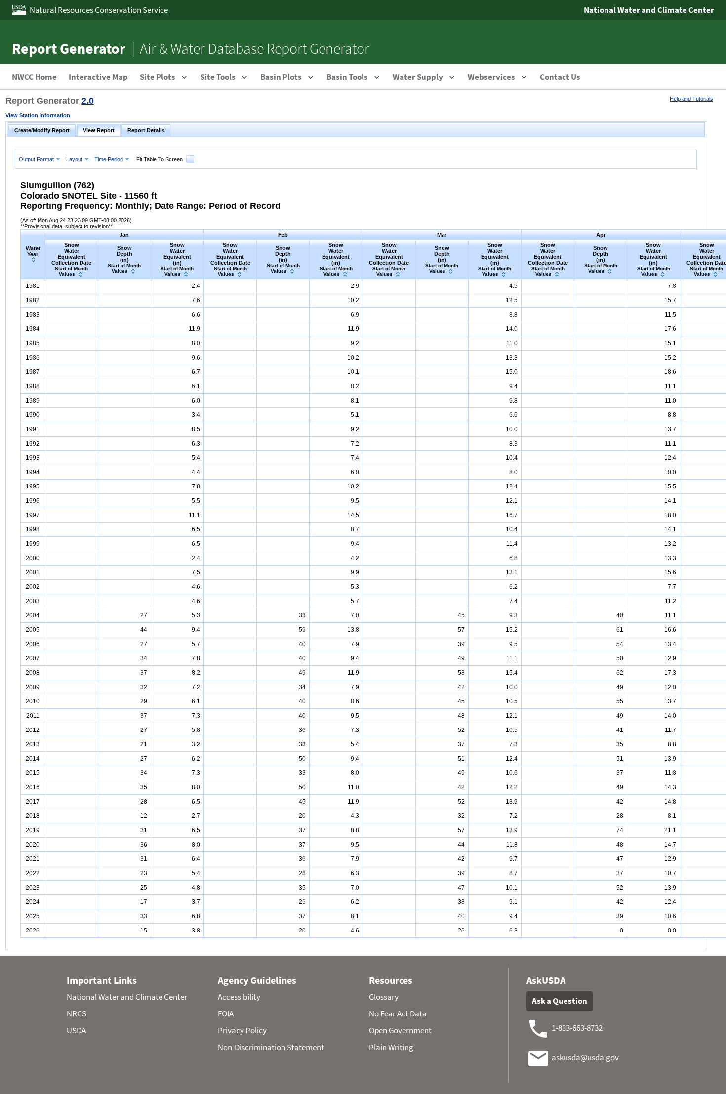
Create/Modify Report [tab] (42, 130)
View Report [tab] (99, 130)
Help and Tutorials (691, 99)
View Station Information (37, 115)
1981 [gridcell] (33, 286)
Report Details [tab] (145, 130)
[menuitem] (40, 158)
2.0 (87, 101)
